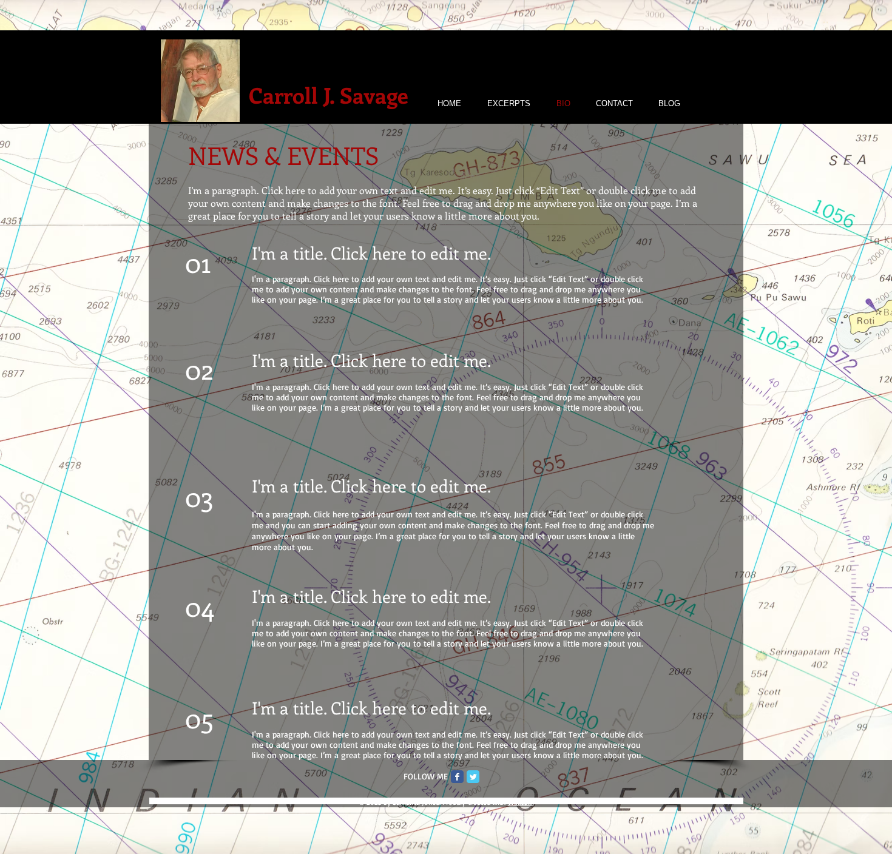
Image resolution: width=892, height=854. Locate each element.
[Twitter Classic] (473, 776)
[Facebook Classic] (457, 776)
